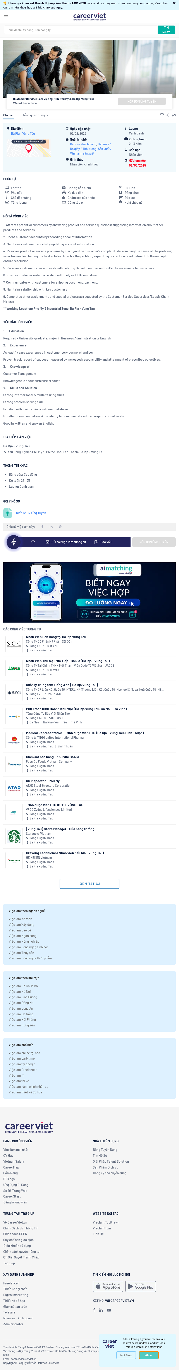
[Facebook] (94, 1310)
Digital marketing (15, 1295)
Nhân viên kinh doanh (18, 1318)
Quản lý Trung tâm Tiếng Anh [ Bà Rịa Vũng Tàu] (62, 685)
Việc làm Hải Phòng (22, 1019)
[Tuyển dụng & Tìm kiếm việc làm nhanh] (89, 16)
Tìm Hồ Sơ (100, 1155)
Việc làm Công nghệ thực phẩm (30, 958)
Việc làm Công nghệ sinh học (29, 947)
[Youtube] (109, 1310)
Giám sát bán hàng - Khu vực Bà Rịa (52, 757)
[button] (174, 3)
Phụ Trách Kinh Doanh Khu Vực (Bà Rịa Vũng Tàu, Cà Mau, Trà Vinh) (76, 709)
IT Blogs (9, 1179)
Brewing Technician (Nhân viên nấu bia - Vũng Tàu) (65, 853)
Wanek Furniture (25, 103)
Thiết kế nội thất (15, 1289)
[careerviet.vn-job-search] (108, 1286)
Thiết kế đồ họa (14, 1301)
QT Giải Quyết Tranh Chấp (21, 1257)
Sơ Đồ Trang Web (15, 1191)
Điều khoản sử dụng (17, 1246)
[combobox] (80, 30)
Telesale (9, 1312)
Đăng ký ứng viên (15, 1202)
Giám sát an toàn (15, 1306)
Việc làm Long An (21, 1008)
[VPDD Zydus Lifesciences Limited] (14, 812)
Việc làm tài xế (19, 1081)
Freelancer (11, 1283)
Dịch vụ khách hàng (83, 144)
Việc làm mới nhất (16, 1149)
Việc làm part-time (22, 1058)
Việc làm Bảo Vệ (20, 930)
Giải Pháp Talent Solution (111, 1161)
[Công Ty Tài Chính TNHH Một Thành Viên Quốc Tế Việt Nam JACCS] (14, 668)
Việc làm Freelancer (23, 1070)
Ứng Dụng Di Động (15, 1185)
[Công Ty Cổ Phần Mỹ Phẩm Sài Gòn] (14, 644)
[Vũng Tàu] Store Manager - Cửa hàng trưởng (60, 829)
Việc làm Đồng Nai (21, 1003)
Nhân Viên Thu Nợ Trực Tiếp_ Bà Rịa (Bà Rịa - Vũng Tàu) (68, 661)
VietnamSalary (13, 1161)
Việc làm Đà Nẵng (21, 1014)
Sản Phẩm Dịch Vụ (105, 1167)
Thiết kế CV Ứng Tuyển (30, 513)
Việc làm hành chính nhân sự (28, 1086)
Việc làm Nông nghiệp (24, 941)
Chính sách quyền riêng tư (21, 1251)
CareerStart (12, 1196)
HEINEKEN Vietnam (39, 857)
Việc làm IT (16, 1075)
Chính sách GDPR (15, 1234)
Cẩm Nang (10, 1173)
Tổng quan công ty (35, 115)
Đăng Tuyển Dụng (105, 1149)
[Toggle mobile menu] (6, 17)
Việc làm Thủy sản (21, 953)
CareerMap (11, 1167)
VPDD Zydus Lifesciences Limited (49, 809)
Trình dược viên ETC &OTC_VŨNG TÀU (54, 805)
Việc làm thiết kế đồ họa (25, 1092)
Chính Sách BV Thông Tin (20, 1228)
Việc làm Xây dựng (21, 924)
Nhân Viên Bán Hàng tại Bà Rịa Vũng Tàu (56, 637)
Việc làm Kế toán (20, 919)
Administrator (13, 1324)
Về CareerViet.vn (15, 1222)
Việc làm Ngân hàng (22, 936)
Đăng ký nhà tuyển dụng (109, 1173)
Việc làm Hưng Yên (22, 1025)
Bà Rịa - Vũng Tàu (23, 133)
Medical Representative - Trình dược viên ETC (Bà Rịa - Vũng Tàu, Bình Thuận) (85, 733)
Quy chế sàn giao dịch (18, 1240)
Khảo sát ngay (52, 7)
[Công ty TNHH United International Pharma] (14, 740)
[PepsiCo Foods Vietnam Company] (14, 764)
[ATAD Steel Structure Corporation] (14, 788)
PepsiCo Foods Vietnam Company (49, 761)
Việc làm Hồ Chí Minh (23, 986)
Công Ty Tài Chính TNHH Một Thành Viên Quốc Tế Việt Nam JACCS (70, 665)
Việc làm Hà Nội (20, 991)
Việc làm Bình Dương (23, 997)
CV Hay (8, 1155)
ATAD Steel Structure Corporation (48, 785)
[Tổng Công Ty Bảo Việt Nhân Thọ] (14, 716)
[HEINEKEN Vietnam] (14, 860)
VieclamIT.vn (102, 1228)
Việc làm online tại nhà (24, 1053)
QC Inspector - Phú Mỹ (43, 781)
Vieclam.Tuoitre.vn (106, 1222)
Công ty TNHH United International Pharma (55, 737)
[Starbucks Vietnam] (14, 836)
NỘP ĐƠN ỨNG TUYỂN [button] (141, 101)
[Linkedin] (101, 1310)
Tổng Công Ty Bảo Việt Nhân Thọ (48, 713)
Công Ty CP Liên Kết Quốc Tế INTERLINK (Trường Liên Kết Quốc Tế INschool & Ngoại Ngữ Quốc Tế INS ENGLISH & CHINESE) (93, 690)
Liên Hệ (98, 1234)
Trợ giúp (9, 1263)
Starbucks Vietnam (39, 833)
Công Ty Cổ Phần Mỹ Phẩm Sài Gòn (49, 641)
